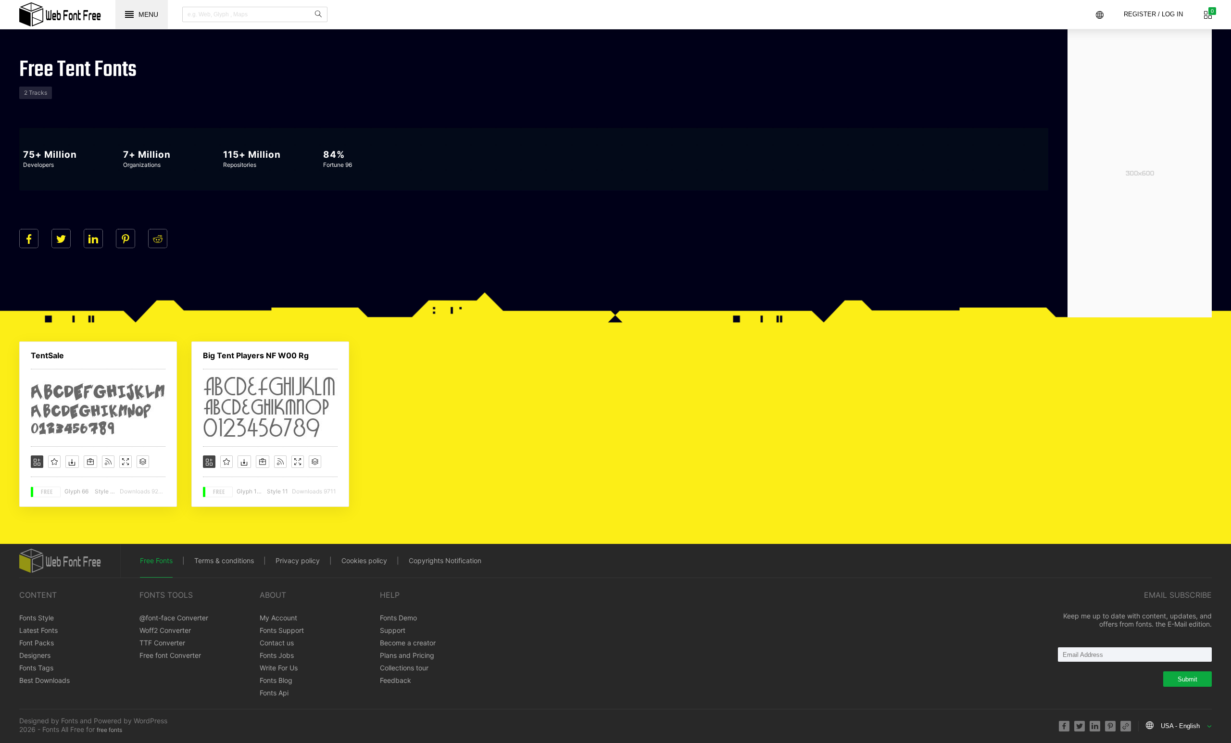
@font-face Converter (173, 618)
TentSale (47, 355)
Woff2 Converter (165, 630)
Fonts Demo (398, 618)
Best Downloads (44, 680)
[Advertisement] (1140, 173)
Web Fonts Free (60, 14)
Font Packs (36, 643)
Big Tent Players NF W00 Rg (256, 355)
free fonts (109, 729)
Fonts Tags (36, 668)
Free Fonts (156, 560)
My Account (278, 618)
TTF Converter (162, 643)
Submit (1187, 679)
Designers (34, 655)
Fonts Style (36, 618)
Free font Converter (170, 655)
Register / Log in (1153, 14)
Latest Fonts (38, 630)
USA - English (1180, 726)
